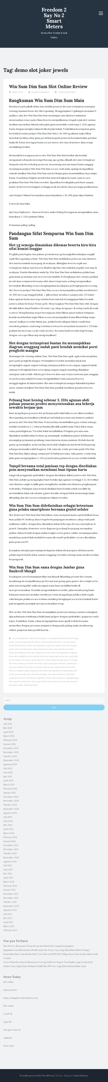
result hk (7, 1014)
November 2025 (11, 752)
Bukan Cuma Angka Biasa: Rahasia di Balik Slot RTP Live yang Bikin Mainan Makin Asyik (44, 966)
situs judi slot (10, 990)
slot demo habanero (56, 674)
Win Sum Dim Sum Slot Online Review (48, 86)
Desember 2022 (10, 894)
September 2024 (11, 809)
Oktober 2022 (10, 902)
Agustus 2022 (10, 910)
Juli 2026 (7, 724)
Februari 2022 (10, 930)
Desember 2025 (10, 748)
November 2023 (10, 849)
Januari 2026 (9, 744)
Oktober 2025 (10, 756)
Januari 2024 (9, 841)
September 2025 (11, 760)
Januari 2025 (9, 793)
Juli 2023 (7, 865)
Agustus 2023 (10, 861)
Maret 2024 (8, 833)
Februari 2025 (10, 788)
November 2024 (11, 801)
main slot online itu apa (44, 667)
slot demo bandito (39, 674)
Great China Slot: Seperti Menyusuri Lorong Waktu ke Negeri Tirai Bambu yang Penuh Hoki (48, 962)
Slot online (8, 1006)
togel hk (7, 1022)
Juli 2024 (7, 817)
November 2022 (11, 898)
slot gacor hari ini (12, 1030)
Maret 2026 (8, 736)
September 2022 (11, 906)
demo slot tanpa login (49, 656)
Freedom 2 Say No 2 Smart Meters (54, 18)
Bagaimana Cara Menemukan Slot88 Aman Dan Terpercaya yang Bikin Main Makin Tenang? (46, 950)
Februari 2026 (10, 740)
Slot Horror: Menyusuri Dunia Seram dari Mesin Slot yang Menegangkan (38, 946)
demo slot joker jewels (42, 649)
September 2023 (11, 857)
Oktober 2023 (10, 853)
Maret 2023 (8, 882)
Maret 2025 (8, 784)
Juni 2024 (8, 821)
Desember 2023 (10, 845)
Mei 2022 (7, 918)
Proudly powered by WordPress (37, 1075)
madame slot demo (25, 667)
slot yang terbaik (39, 681)
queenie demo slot (23, 674)
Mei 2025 (7, 776)
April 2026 (8, 732)
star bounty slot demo (56, 681)
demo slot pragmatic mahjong (64, 652)
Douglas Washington (40, 92)
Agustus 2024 (10, 813)
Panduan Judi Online (67, 92)
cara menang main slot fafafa (27, 642)
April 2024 (8, 829)
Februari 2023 (10, 886)
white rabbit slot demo (28, 685)
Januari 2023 (9, 890)
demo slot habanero (23, 649)
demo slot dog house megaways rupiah (44, 645)
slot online (8, 982)
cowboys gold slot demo (51, 642)
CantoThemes (80, 1075)
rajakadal (7, 1038)
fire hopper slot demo (21, 660)
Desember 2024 (10, 797)
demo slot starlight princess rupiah (24, 656)
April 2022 (8, 922)
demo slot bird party (18, 645)
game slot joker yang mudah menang (47, 660)
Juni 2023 (8, 869)
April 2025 (8, 780)
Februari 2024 (10, 837)
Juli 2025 (7, 768)
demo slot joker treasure (63, 649)
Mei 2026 (7, 728)
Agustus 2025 (10, 764)
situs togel (8, 1045)
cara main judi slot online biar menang (28, 638)
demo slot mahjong (17, 652)
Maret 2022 (8, 926)
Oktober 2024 (10, 805)
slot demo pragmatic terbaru (39, 678)
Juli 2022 (7, 914)
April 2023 (8, 878)
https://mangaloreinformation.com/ (21, 998)
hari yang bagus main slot (55, 663)
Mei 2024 (7, 825)
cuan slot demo (69, 642)
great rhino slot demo (33, 663)
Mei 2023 (7, 873)
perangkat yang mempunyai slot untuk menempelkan (37, 670)
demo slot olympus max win (38, 652)
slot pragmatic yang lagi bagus (65, 678)
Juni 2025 (8, 772)
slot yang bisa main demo (20, 681)
